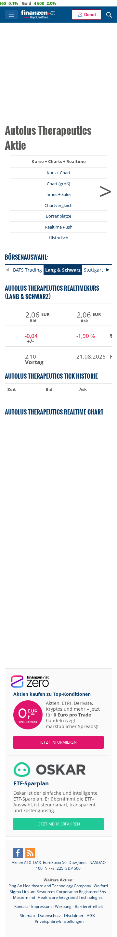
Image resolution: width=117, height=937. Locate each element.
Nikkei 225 (54, 868)
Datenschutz (49, 915)
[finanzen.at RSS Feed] (30, 853)
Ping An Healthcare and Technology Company (50, 886)
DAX (37, 862)
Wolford (101, 886)
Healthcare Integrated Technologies (70, 897)
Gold (20, 3)
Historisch (58, 238)
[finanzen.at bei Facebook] (18, 853)
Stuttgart (93, 270)
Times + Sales (58, 194)
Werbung (63, 906)
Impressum (41, 906)
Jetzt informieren (58, 742)
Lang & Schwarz (63, 270)
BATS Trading (27, 270)
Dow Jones (78, 862)
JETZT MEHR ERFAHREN (58, 824)
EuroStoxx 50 (55, 862)
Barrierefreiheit (89, 906)
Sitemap (27, 915)
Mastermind (24, 897)
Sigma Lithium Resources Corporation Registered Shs (58, 891)
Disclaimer (74, 915)
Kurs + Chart (59, 173)
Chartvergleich (58, 205)
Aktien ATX (21, 862)
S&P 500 (73, 868)
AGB (91, 915)
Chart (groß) (58, 184)
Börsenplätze (58, 216)
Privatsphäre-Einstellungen (59, 921)
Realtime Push (58, 227)
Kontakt (21, 906)
